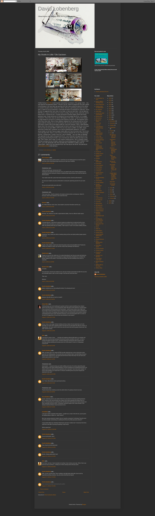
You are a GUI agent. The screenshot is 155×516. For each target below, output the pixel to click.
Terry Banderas (46, 396)
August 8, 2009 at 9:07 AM (48, 383)
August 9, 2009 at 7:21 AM (48, 407)
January (112, 198)
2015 (110, 106)
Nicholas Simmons (98, 213)
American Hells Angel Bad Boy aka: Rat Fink (113, 150)
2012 (110, 113)
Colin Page (98, 136)
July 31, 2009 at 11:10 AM (48, 248)
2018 (110, 100)
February (112, 196)
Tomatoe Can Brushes (99, 256)
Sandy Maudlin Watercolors (99, 235)
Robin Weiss (99, 230)
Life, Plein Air (99, 199)
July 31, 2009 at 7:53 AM (48, 197)
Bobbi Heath (45, 253)
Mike (43, 335)
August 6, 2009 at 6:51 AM (48, 345)
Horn (97, 175)
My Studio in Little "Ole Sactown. (113, 136)
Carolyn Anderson (98, 130)
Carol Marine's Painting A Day (99, 127)
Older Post (86, 492)
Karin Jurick (99, 190)
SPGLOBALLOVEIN (43, 146)
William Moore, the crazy (99, 265)
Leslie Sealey (99, 198)
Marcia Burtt (99, 203)
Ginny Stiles (45, 304)
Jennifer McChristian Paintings (99, 186)
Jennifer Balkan (100, 182)
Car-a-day (98, 123)
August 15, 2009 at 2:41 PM (48, 438)
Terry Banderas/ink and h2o (99, 242)
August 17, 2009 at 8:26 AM (48, 466)
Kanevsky (98, 188)
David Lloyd (99, 142)
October (112, 125)
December (112, 121)
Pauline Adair (99, 222)
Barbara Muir (45, 266)
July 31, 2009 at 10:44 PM (48, 290)
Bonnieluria (99, 118)
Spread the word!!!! (112, 184)
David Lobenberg (58, 9)
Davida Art (98, 151)
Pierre (97, 227)
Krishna (98, 194)
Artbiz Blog (98, 111)
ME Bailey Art (99, 205)
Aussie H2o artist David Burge (100, 113)
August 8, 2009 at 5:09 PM (48, 392)
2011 (110, 115)
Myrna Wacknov (100, 209)
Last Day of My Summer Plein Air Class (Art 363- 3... (113, 143)
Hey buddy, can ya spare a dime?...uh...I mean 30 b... (113, 168)
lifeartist (44, 202)
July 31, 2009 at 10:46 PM (48, 299)
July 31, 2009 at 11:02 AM (48, 238)
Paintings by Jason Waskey (99, 219)
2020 (110, 98)
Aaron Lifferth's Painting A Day (99, 102)
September (112, 127)
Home (63, 492)
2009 (110, 119)
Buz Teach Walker (98, 120)
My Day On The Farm (113, 162)
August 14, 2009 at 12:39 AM (49, 429)
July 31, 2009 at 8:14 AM (48, 206)
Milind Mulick (99, 207)
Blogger (84, 504)
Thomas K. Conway (98, 253)
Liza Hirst (98, 201)
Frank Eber (98, 163)
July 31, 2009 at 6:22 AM (48, 187)
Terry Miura (49, 103)
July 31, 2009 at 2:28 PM (48, 262)
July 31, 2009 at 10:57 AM (48, 215)
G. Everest (98, 170)
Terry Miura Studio (98, 246)
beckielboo (45, 411)
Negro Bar (112, 181)
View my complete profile (101, 276)
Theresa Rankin (100, 248)
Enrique (98, 158)
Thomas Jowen (99, 250)
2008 (110, 201)
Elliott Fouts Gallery (99, 156)
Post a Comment (44, 489)
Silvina (97, 237)
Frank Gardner (99, 165)
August (112, 130)
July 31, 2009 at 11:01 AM (48, 227)
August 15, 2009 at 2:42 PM (48, 447)
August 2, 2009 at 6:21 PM (48, 330)
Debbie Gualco (99, 153)
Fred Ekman (99, 169)
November (112, 123)
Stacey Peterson (100, 239)
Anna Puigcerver (100, 104)
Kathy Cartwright (100, 192)
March (111, 194)
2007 (110, 203)
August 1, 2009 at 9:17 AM (48, 317)
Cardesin (98, 125)
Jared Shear (99, 180)
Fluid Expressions (99, 161)
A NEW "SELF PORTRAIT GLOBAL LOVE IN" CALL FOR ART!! (113, 176)
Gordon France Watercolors (99, 173)
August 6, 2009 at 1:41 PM (48, 359)
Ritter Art (98, 228)
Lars (97, 196)
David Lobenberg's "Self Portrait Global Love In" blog (99, 147)
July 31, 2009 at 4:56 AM (48, 163)
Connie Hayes (99, 138)
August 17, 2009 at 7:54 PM (48, 477)
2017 (110, 102)
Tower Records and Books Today (113, 157)
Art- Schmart (99, 109)
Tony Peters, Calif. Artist (99, 259)
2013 (110, 111)
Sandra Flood (99, 232)
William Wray (99, 268)
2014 (110, 108)
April (111, 192)
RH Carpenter (45, 157)
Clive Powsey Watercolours (99, 133)
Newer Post (41, 492)
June (111, 187)
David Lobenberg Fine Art (102, 91)
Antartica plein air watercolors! (99, 107)
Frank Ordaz (99, 167)
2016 (110, 104)
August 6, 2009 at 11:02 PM (48, 374)
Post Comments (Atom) (50, 495)
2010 (110, 117)
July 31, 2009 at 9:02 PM (48, 281)
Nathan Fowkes (100, 210)
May (111, 190)
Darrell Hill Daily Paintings (100, 140)
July (111, 133)
